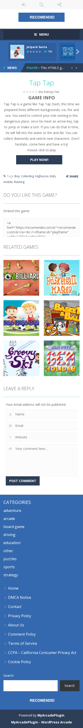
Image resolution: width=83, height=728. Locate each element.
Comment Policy (22, 634)
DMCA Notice (19, 597)
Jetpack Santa (37, 47)
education (12, 542)
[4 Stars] (33, 92)
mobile (8, 182)
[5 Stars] (36, 92)
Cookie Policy (19, 661)
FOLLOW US (59, 4)
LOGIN (24, 4)
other (8, 550)
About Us (16, 625)
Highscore (42, 176)
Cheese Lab (36, 69)
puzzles (10, 558)
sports (9, 566)
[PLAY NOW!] (17, 51)
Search (8, 675)
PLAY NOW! (39, 159)
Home (13, 588)
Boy (17, 176)
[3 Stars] (30, 92)
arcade (9, 518)
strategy (10, 574)
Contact (14, 606)
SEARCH (41, 4)
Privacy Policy (19, 615)
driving (9, 534)
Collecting (27, 176)
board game (13, 526)
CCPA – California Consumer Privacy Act (42, 652)
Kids (53, 176)
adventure (12, 510)
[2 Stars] (27, 92)
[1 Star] (24, 92)
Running (19, 182)
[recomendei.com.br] (41, 17)
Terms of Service (22, 643)
